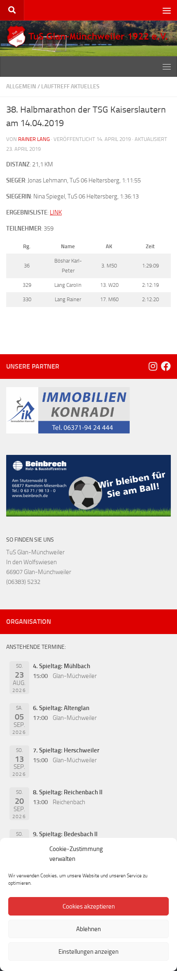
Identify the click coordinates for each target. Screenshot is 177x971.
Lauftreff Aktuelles (70, 86)
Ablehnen (88, 929)
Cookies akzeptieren (89, 906)
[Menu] (166, 10)
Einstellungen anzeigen (88, 951)
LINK (56, 212)
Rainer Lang (34, 139)
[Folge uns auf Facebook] (166, 366)
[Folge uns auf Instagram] (153, 366)
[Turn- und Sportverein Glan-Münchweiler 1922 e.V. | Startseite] (88, 36)
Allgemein (21, 86)
